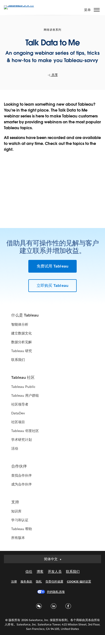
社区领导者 (19, 404)
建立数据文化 (21, 333)
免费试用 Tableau (52, 266)
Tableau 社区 (23, 377)
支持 (15, 502)
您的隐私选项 (55, 592)
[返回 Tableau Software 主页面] (21, 5)
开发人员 (55, 571)
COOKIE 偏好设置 (79, 581)
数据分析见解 (21, 342)
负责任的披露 (54, 581)
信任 (28, 571)
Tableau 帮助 (21, 529)
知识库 (16, 511)
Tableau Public (23, 386)
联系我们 (18, 359)
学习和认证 (19, 520)
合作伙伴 (19, 466)
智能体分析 (19, 324)
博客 (40, 571)
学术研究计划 (21, 439)
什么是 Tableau (25, 315)
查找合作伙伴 (21, 475)
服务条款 (26, 581)
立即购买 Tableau (52, 285)
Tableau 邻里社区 (25, 431)
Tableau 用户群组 (25, 395)
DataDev (18, 413)
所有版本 (18, 537)
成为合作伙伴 (21, 484)
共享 (54, 75)
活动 (14, 448)
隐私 (39, 581)
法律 (14, 581)
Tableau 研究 (21, 351)
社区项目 (18, 422)
